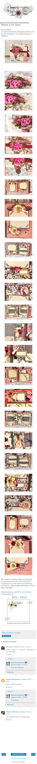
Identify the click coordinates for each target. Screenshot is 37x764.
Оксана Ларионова (13, 679)
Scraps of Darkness (8, 34)
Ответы (10, 659)
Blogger (22, 762)
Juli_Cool (9, 647)
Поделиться (6, 636)
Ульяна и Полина (12, 712)
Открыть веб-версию (18, 758)
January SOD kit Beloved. (21, 581)
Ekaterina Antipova (17, 662)
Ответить (9, 654)
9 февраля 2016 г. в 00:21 (22, 647)
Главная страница (18, 754)
